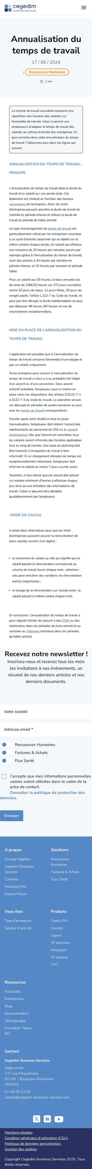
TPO (54, 964)
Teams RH (59, 920)
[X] (37, 1119)
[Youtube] (58, 1119)
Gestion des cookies (21, 1149)
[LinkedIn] (47, 1119)
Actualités (13, 991)
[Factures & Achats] (7, 752)
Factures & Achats (65, 872)
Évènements (14, 998)
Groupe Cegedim (18, 859)
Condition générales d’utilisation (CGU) (36, 1138)
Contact (12, 1051)
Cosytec (57, 928)
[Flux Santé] (7, 760)
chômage (33, 631)
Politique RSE (15, 886)
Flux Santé (59, 879)
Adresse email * (18, 729)
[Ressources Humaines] (7, 744)
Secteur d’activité (18, 928)
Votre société (15, 711)
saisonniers (18, 204)
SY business (60, 942)
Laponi (56, 935)
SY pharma (59, 957)
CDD (66, 620)
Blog (8, 1006)
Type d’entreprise (18, 920)
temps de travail (59, 228)
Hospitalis (59, 950)
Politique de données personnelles (33, 1143)
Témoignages (15, 1020)
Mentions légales (19, 1132)
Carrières (12, 879)
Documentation (17, 1013)
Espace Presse (16, 894)
